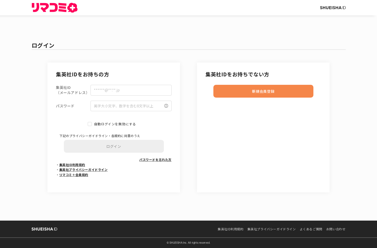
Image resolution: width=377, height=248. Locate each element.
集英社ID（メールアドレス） (73, 90)
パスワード (65, 106)
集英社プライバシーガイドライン (83, 169)
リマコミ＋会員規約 (73, 174)
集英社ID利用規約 (72, 164)
